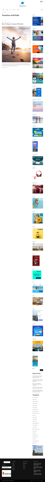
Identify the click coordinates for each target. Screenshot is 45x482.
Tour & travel (35, 419)
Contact (18, 9)
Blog (10, 9)
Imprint (24, 465)
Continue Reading (4, 67)
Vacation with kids (7, 22)
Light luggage (35, 405)
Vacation (3, 22)
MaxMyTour (22, 6)
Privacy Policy (25, 463)
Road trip (34, 415)
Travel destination (36, 423)
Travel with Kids (35, 435)
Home (3, 9)
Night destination (35, 411)
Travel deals (35, 421)
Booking (7, 9)
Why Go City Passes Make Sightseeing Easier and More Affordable (37, 384)
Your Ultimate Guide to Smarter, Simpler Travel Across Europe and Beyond (38, 380)
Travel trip (34, 433)
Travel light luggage (36, 429)
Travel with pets (35, 437)
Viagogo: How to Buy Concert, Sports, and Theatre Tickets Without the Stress (37, 377)
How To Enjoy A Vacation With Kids (12, 24)
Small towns (35, 417)
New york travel (35, 409)
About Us (14, 9)
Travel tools (35, 431)
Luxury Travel (35, 407)
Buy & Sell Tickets (35, 397)
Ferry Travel (35, 399)
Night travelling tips (36, 413)
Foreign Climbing (35, 401)
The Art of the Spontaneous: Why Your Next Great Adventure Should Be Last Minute (38, 391)
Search (33, 368)
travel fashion (35, 425)
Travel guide (35, 427)
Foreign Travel (35, 403)
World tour (34, 443)
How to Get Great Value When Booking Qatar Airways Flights (38, 388)
